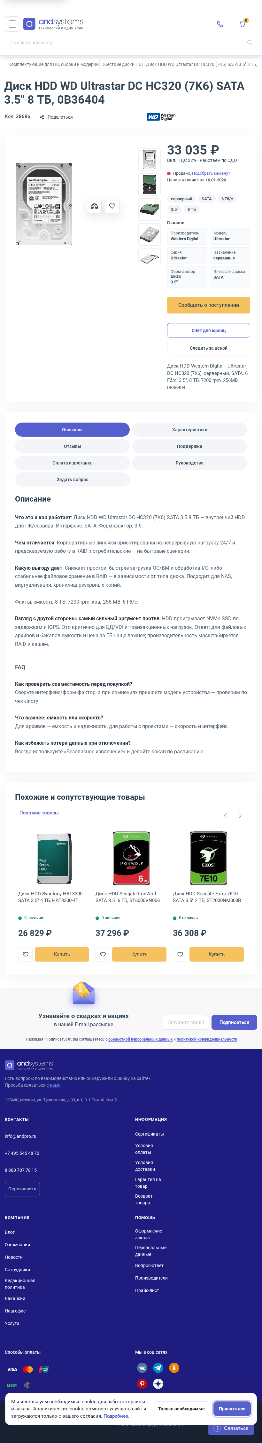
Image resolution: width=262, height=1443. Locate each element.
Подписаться (234, 1022)
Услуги (12, 1323)
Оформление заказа (148, 1234)
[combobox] (131, 42)
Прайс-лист (147, 1290)
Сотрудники (17, 1269)
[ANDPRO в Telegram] (158, 1368)
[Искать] (250, 42)
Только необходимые (181, 1408)
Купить (62, 954)
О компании (17, 1244)
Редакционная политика (20, 1284)
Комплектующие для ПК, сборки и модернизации (59, 64)
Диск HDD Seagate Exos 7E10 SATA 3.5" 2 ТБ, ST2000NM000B (207, 897)
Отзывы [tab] (72, 446)
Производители (151, 1277)
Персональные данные (150, 1251)
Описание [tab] (72, 429)
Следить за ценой (208, 348)
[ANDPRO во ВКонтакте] (142, 1368)
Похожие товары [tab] (39, 813)
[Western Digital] (161, 117)
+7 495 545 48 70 (22, 1153)
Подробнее (116, 1416)
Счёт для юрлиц (209, 330)
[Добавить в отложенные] (112, 206)
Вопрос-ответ (149, 1265)
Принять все (232, 1408)
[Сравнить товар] (94, 206)
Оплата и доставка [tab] (72, 462)
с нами (54, 1085)
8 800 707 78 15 (21, 1170)
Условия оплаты (144, 1149)
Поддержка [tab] (189, 446)
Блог (10, 1232)
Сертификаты (149, 1134)
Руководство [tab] (190, 462)
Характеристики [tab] (189, 429)
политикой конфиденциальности (207, 1039)
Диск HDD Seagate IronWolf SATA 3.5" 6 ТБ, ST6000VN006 (128, 897)
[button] (12, 24)
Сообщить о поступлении (208, 305)
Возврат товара (144, 1199)
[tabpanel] (131, 627)
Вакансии (15, 1298)
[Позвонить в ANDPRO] (220, 24)
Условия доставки (145, 1166)
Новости (14, 1257)
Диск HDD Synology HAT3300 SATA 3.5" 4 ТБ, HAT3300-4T (50, 897)
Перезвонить (22, 1188)
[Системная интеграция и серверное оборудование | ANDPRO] (115, 24)
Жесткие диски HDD (123, 64)
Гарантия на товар (148, 1183)
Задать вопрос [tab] (72, 479)
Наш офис (15, 1310)
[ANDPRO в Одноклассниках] (174, 1368)
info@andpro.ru (20, 1136)
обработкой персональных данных (140, 1039)
